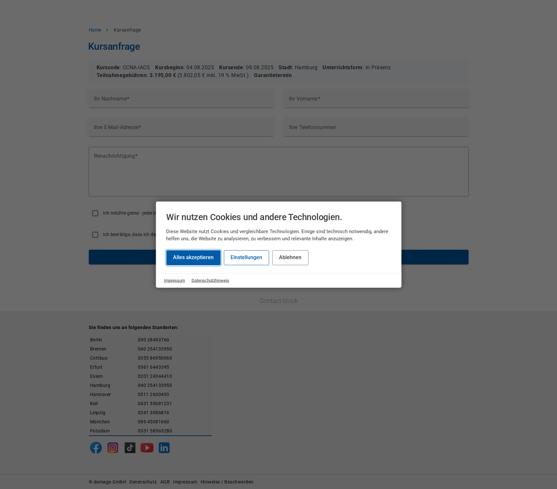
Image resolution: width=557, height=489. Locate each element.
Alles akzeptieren (193, 257)
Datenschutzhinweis (210, 280)
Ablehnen (290, 257)
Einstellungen (246, 257)
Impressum (174, 280)
